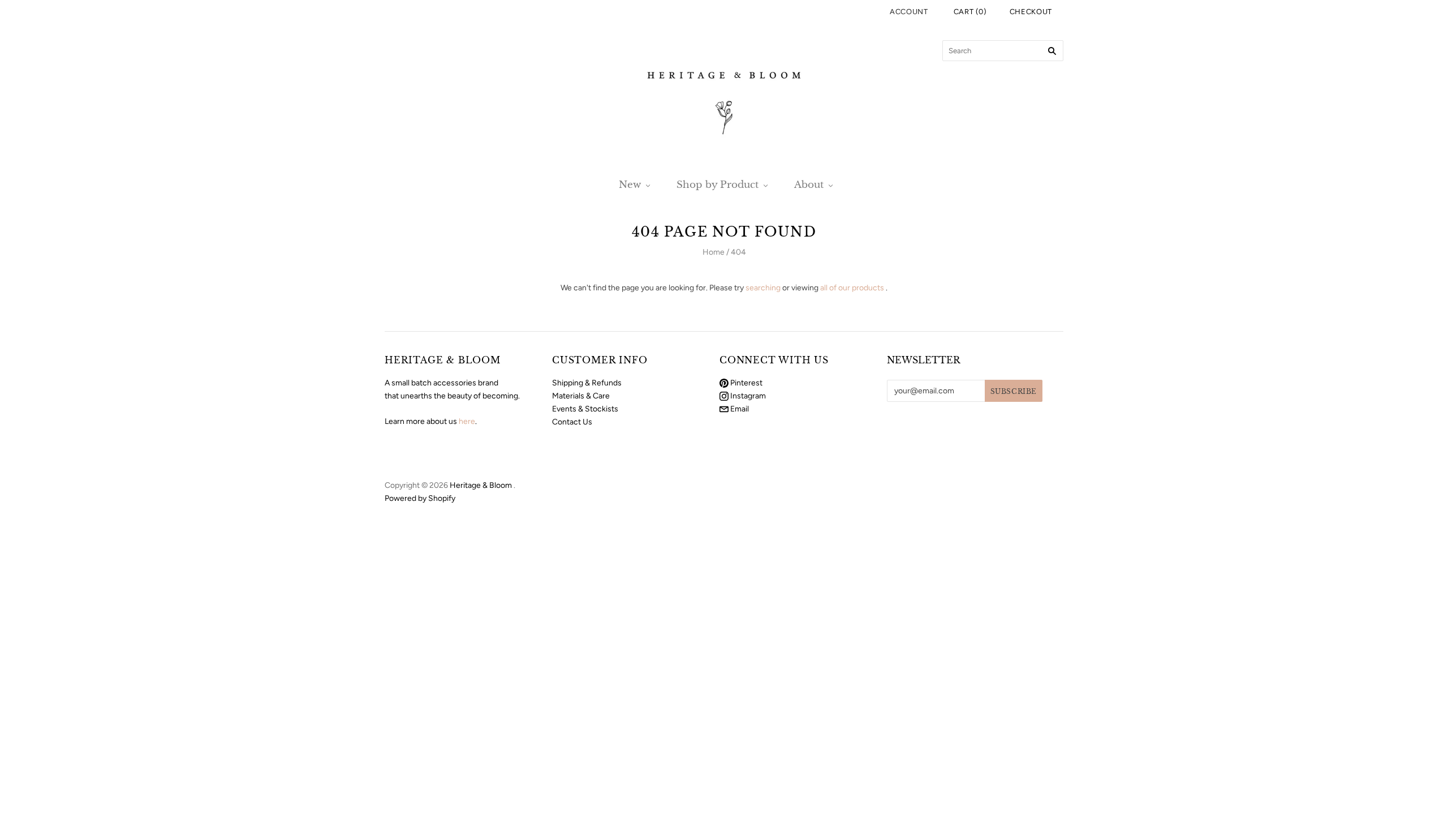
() (970, 11)
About (809, 185)
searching (763, 288)
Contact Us (572, 422)
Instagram (747, 396)
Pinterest (745, 383)
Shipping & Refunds (587, 383)
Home (714, 252)
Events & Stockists (585, 409)
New (630, 185)
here (467, 421)
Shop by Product (717, 185)
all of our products (852, 288)
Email (739, 409)
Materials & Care (581, 396)
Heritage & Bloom (481, 485)
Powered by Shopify (420, 498)
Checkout (1031, 11)
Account (909, 11)
